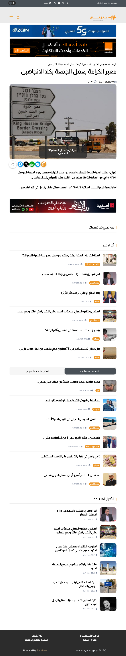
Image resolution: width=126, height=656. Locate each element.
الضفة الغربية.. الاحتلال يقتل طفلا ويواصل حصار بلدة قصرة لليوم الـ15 (61, 255)
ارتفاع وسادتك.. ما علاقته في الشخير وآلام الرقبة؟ (72, 330)
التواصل (100, 3)
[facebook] (20, 164)
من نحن (114, 3)
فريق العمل (36, 635)
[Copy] (43, 164)
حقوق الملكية (90, 639)
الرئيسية (112, 64)
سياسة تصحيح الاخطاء (36, 639)
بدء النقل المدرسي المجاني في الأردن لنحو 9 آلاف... (72, 419)
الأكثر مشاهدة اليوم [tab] (90, 371)
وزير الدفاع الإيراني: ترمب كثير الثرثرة (80, 292)
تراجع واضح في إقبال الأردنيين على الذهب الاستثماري (70, 456)
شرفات (96, 409)
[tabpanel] (63, 433)
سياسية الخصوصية (89, 635)
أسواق (96, 465)
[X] (26, 164)
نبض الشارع (98, 64)
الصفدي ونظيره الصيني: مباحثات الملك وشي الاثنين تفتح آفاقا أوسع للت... (58, 311)
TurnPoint (42, 650)
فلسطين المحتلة (92, 264)
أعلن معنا (107, 3)
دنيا (98, 391)
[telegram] (38, 164)
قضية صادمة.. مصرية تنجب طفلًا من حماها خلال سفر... (68, 381)
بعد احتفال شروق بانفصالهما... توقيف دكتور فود (72, 400)
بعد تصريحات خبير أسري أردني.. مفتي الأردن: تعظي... (71, 475)
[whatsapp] (32, 164)
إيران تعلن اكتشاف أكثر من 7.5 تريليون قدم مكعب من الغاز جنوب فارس (59, 348)
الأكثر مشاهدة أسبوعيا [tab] (37, 371)
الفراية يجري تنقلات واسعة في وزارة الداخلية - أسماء (71, 274)
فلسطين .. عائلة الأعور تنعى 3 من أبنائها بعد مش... (71, 437)
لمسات (96, 339)
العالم (97, 301)
